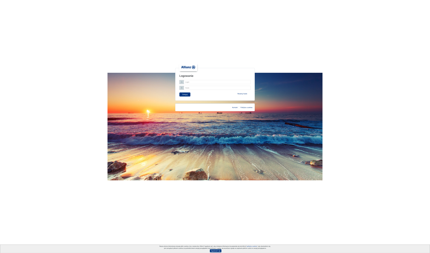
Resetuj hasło (242, 94)
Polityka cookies (246, 107)
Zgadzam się (215, 251)
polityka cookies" (252, 246)
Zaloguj (185, 94)
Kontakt (235, 107)
